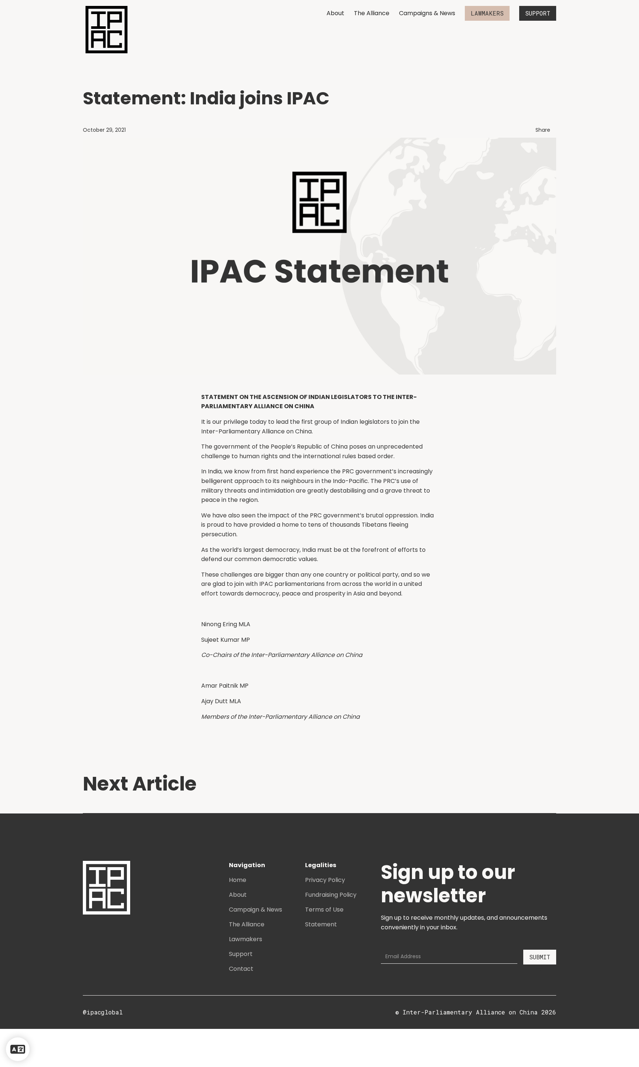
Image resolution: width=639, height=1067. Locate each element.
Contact (241, 968)
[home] (106, 29)
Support (241, 954)
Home (237, 880)
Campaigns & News (427, 13)
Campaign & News (255, 909)
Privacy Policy (325, 880)
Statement (321, 924)
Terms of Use (324, 909)
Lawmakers (245, 939)
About (335, 13)
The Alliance (371, 13)
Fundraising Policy (330, 894)
